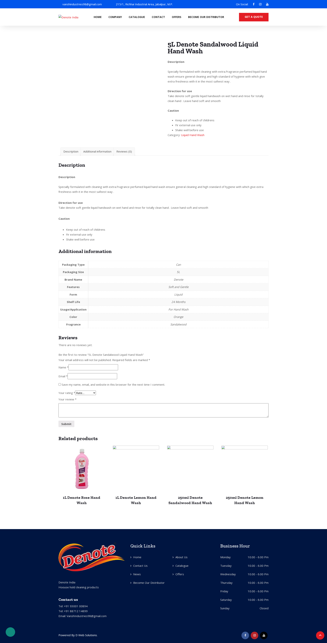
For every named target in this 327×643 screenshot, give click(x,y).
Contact (158, 17)
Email (63, 376)
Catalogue (137, 17)
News (137, 574)
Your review (67, 399)
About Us (181, 557)
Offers (176, 17)
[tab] (70, 151)
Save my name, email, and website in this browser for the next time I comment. (113, 384)
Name (63, 367)
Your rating (66, 393)
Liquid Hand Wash (192, 135)
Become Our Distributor (206, 17)
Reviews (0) (124, 151)
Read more (81, 468)
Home (98, 17)
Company (115, 17)
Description (70, 151)
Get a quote (254, 17)
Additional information (97, 151)
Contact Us (140, 565)
